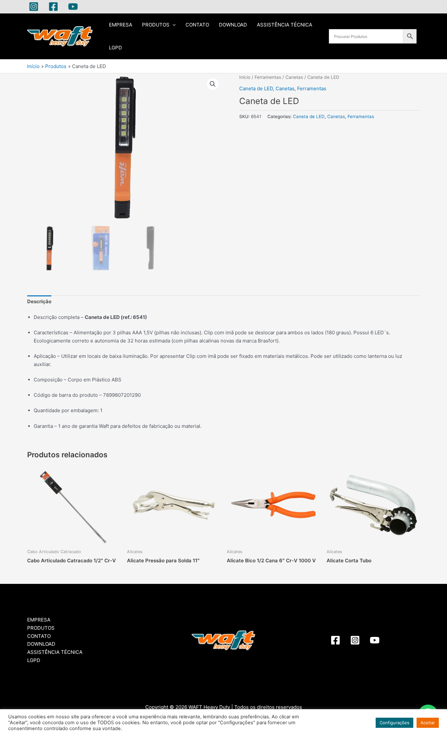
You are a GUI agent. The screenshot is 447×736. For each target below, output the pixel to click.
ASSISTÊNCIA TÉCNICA (284, 25)
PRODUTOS (156, 25)
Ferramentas (268, 77)
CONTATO (197, 25)
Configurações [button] (394, 722)
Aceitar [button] (427, 722)
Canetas (294, 77)
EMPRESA (120, 25)
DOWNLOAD (233, 25)
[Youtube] (73, 6)
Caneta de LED (256, 88)
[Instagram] (34, 6)
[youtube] (375, 640)
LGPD (115, 47)
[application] (173, 24)
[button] (213, 84)
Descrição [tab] (39, 301)
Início (244, 77)
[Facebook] (53, 6)
